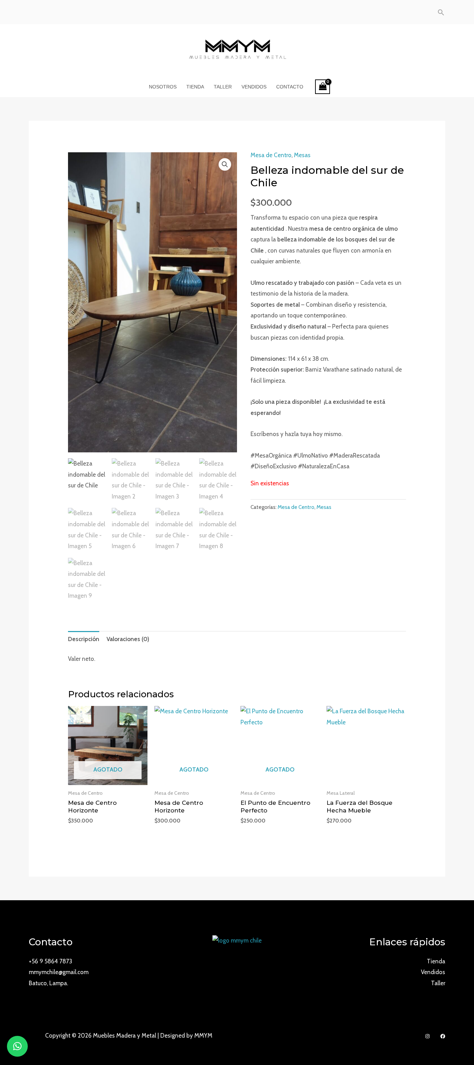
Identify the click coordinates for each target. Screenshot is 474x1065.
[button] (225, 164)
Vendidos (254, 87)
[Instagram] (427, 1036)
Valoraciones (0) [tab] (128, 639)
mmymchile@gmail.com (58, 972)
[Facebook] (442, 1036)
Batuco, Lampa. (48, 983)
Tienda (195, 87)
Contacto (289, 87)
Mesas (302, 155)
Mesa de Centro (271, 155)
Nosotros (163, 87)
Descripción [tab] (83, 639)
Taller (223, 87)
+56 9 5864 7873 (50, 961)
